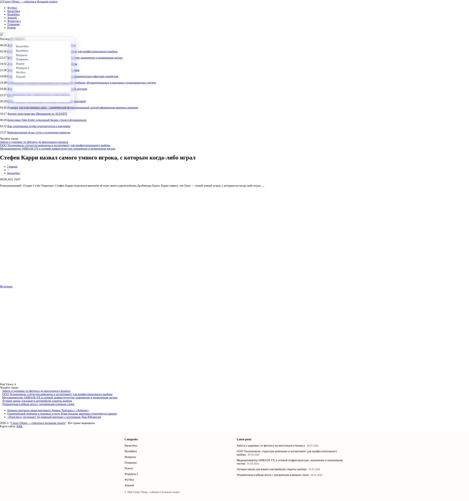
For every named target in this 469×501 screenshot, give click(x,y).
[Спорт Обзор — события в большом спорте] (28, 1)
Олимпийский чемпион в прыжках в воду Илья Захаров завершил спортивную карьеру (62, 413)
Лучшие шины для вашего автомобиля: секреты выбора (37, 400)
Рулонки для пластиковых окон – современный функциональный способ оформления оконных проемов (72, 107)
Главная (12, 166)
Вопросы (130, 456)
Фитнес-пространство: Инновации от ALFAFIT (37, 113)
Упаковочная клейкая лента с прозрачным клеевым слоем (38, 404)
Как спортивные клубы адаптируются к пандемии (38, 126)
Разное (11, 27)
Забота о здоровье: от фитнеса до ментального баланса (34, 142)
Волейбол (13, 14)
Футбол (12, 7)
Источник (6, 286)
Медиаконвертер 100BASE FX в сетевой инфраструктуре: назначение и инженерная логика (57, 148)
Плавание (13, 24)
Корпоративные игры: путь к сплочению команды (38, 132)
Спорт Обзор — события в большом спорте (38, 423)
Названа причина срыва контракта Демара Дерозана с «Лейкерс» (48, 410)
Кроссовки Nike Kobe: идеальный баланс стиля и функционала (46, 120)
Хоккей (12, 17)
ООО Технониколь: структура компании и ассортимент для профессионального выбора (55, 145)
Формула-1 (14, 21)
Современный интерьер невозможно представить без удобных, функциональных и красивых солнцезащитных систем (81, 82)
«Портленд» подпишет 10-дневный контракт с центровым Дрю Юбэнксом (54, 417)
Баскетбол (13, 11)
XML (19, 426)
